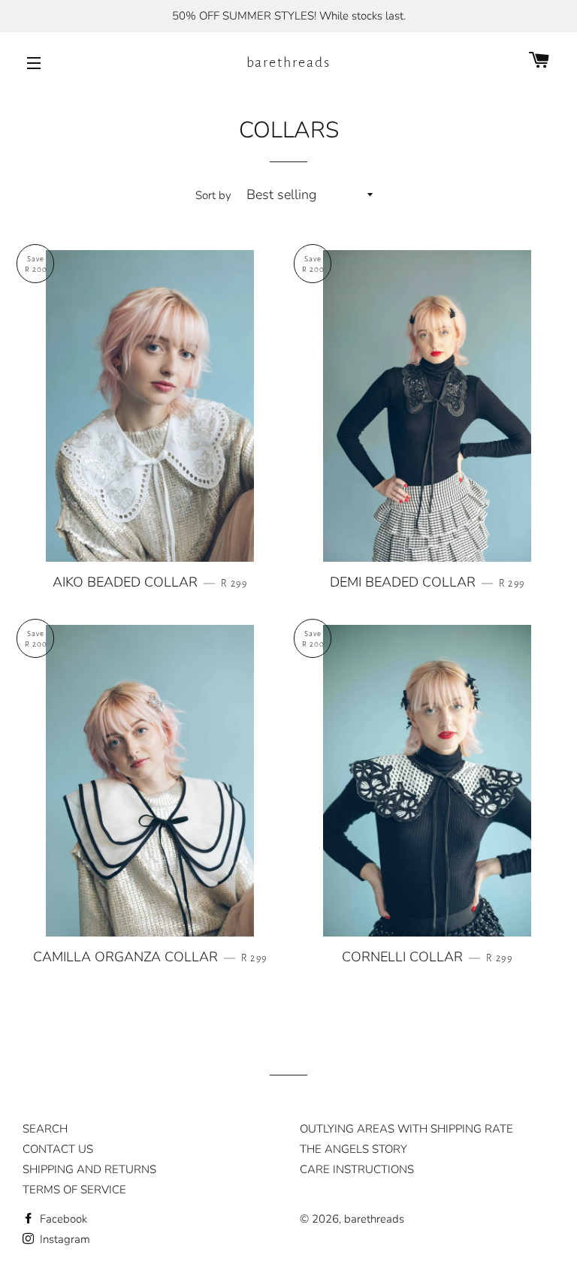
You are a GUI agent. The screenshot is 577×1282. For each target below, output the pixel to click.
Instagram (63, 1239)
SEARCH (45, 1128)
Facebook (62, 1218)
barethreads (288, 62)
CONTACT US (58, 1149)
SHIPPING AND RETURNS (89, 1169)
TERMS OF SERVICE (74, 1189)
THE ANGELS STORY (353, 1149)
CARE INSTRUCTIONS (357, 1169)
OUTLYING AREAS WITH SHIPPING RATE (406, 1128)
